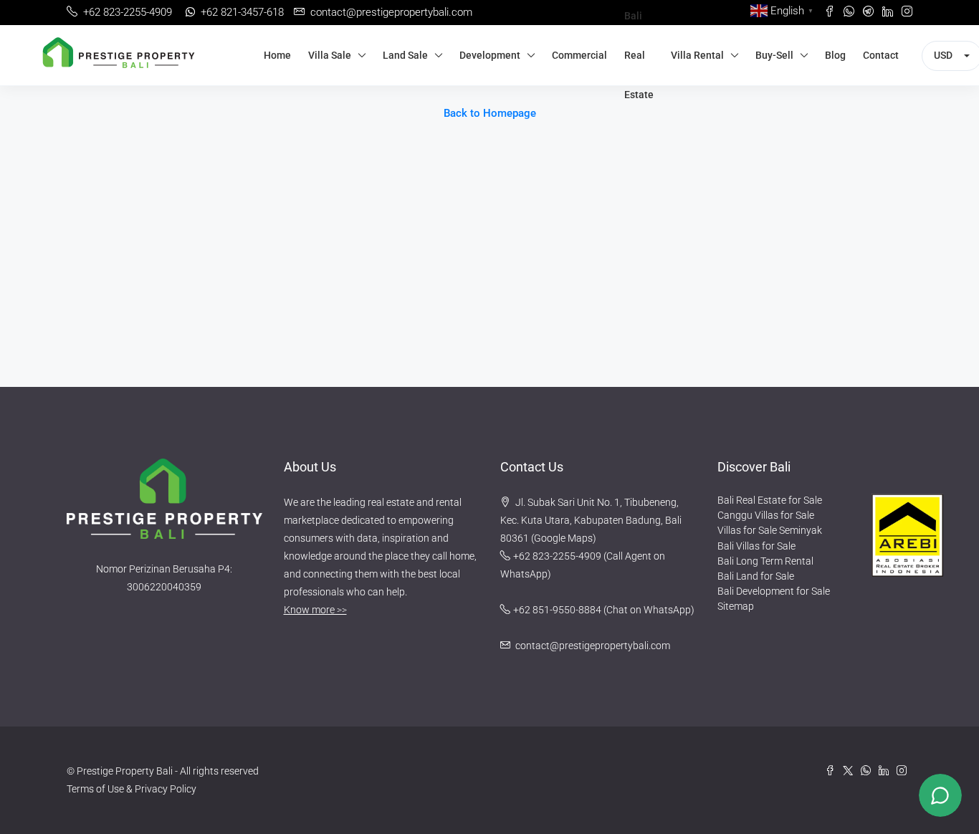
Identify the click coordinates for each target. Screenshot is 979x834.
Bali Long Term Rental (765, 561)
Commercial (579, 55)
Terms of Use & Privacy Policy (131, 789)
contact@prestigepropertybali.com (592, 645)
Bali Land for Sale (755, 576)
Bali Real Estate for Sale (769, 500)
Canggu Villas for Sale (765, 515)
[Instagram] (904, 771)
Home (277, 55)
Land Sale (405, 55)
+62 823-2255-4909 (557, 556)
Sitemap (735, 606)
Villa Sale (329, 55)
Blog (835, 55)
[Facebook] (834, 771)
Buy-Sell (774, 55)
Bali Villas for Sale (756, 546)
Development (489, 55)
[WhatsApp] (870, 771)
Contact (881, 55)
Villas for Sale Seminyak (769, 530)
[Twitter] (852, 771)
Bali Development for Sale (773, 591)
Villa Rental (697, 55)
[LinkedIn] (888, 771)
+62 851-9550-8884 (557, 609)
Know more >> (315, 609)
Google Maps (563, 538)
